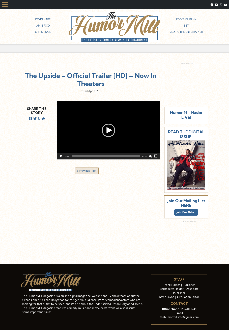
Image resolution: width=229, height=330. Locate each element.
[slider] (106, 156)
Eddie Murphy (186, 19)
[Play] (61, 156)
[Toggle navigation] (5, 4)
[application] (108, 130)
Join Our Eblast (186, 212)
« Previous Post (86, 171)
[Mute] (150, 156)
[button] (108, 130)
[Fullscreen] (156, 156)
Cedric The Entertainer (186, 32)
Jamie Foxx (43, 25)
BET (186, 25)
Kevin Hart (42, 19)
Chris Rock (43, 32)
